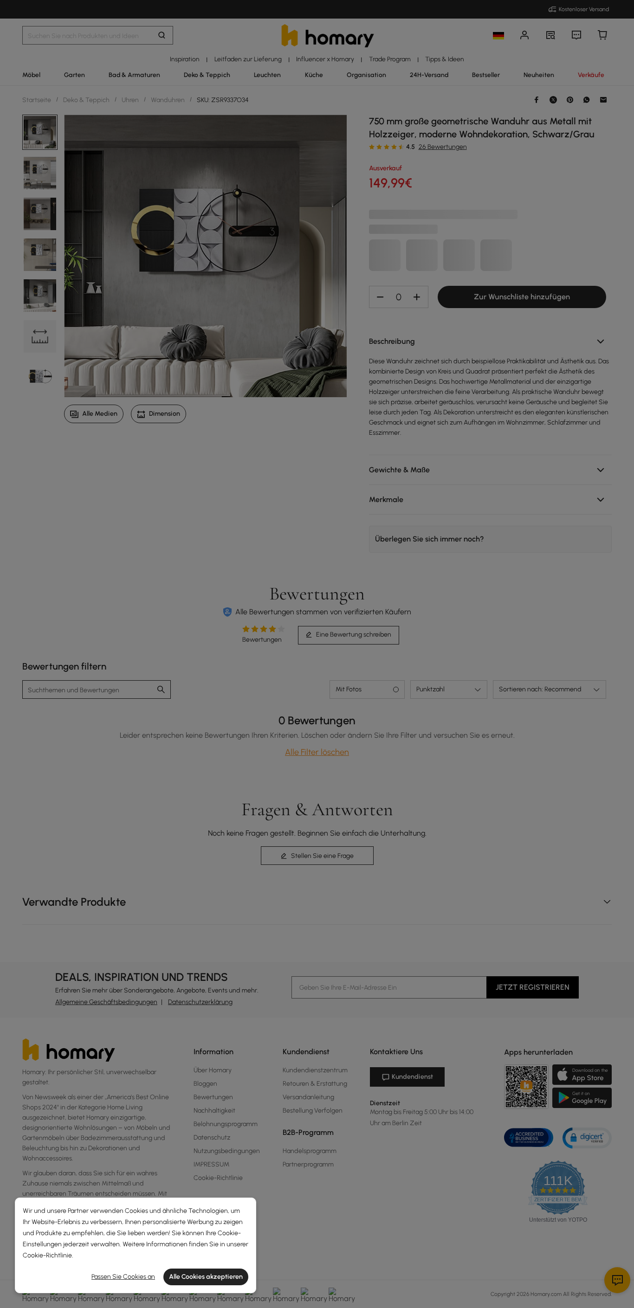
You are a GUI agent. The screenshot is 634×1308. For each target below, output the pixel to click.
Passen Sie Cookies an (123, 1277)
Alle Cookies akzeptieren (206, 1277)
